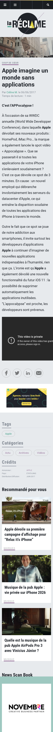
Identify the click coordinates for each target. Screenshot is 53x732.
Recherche (48, 5)
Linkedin (28, 373)
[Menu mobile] (5, 5)
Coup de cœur (10, 63)
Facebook (6, 373)
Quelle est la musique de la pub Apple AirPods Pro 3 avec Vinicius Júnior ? (25, 645)
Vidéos (41, 452)
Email (38, 373)
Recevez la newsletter (37, 5)
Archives (24, 452)
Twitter (17, 373)
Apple (8, 433)
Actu (7, 452)
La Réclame (26, 25)
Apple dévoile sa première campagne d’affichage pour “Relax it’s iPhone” (25, 534)
